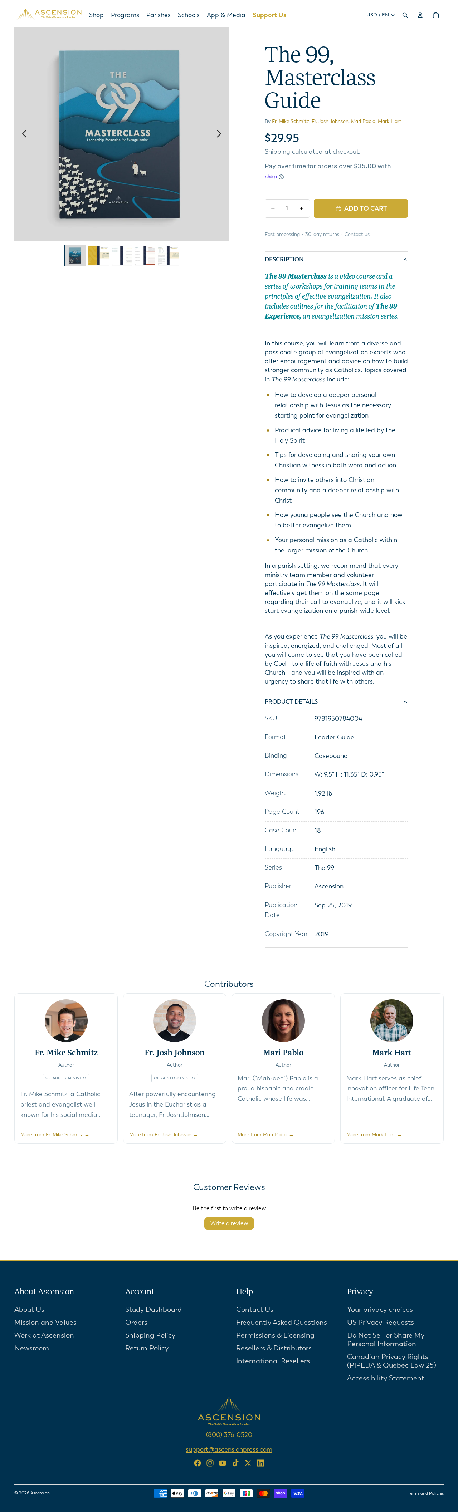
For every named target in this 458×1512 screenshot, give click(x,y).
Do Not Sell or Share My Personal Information (385, 1339)
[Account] (420, 15)
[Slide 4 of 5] (145, 255)
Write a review (229, 1223)
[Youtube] (222, 1463)
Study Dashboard (153, 1309)
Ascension (40, 1493)
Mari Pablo (363, 121)
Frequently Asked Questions (281, 1322)
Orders (136, 1322)
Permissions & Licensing (275, 1335)
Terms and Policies (426, 1493)
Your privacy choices (380, 1309)
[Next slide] (221, 134)
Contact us (357, 234)
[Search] (405, 15)
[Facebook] (197, 1463)
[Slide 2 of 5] (98, 255)
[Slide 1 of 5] (75, 255)
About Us (29, 1309)
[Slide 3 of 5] (122, 255)
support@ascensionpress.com (229, 1449)
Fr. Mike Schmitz (290, 121)
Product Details (291, 701)
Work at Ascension (44, 1335)
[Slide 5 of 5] (168, 255)
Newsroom (31, 1348)
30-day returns (322, 234)
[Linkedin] (260, 1463)
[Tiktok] (235, 1463)
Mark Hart (389, 121)
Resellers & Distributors (274, 1348)
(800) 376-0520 (229, 1434)
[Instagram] (210, 1463)
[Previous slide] (22, 134)
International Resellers (273, 1360)
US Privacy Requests (380, 1322)
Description (284, 259)
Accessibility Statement (385, 1378)
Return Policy (147, 1348)
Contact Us (254, 1309)
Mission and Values (45, 1322)
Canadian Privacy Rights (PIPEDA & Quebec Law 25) (391, 1360)
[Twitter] (248, 1463)
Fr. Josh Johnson (330, 121)
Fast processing (282, 234)
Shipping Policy (150, 1335)
